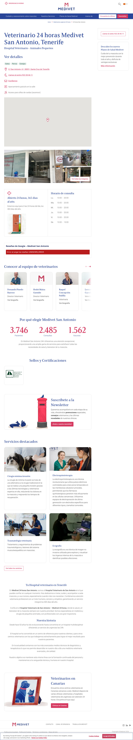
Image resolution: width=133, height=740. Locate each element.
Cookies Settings (94, 736)
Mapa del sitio (53, 732)
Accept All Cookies (109, 736)
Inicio (49, 22)
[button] (48, 120)
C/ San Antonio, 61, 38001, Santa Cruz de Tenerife (28, 69)
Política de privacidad (11, 732)
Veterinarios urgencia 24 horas (62, 22)
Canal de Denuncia (63, 724)
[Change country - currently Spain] (125, 4)
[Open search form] (120, 4)
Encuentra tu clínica (107, 16)
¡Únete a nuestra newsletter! (62, 424)
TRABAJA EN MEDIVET (79, 724)
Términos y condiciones (39, 732)
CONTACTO (49, 724)
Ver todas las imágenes (80, 179)
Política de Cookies (25, 732)
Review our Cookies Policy (39, 738)
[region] (66, 736)
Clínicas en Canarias (59, 705)
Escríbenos (12, 81)
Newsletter (122, 16)
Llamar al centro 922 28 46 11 (20, 75)
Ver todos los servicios (14, 568)
